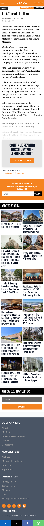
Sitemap (6, 490)
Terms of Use (8, 486)
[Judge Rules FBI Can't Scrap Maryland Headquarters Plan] (32, 222)
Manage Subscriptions (12, 461)
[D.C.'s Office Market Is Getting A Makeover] (11, 222)
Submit (38, 194)
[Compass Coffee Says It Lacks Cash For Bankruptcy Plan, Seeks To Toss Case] (11, 371)
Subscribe (38, 3)
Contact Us (7, 445)
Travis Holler (7, 21)
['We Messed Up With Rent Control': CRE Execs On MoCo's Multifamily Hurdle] (32, 283)
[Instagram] (19, 506)
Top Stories (7, 469)
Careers (5, 440)
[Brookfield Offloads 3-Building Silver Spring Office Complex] (32, 252)
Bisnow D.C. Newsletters (15, 391)
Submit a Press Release (13, 436)
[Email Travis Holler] (13, 21)
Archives (6, 457)
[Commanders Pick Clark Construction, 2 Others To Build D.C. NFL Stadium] (32, 312)
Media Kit (6, 432)
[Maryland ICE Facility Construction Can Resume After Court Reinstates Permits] (11, 342)
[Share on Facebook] (27, 523)
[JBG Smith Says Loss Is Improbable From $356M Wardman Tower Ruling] (32, 342)
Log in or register (22, 160)
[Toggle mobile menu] (3, 3)
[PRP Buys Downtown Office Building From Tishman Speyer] (32, 371)
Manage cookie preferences (15, 498)
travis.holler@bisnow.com (13, 173)
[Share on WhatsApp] (38, 523)
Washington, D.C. (27, 8)
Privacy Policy (9, 481)
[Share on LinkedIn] (5, 523)
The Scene (39, 8)
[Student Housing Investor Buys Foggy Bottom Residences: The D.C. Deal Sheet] (11, 283)
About (5, 428)
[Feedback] (24, 506)
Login (4, 494)
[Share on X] (16, 523)
